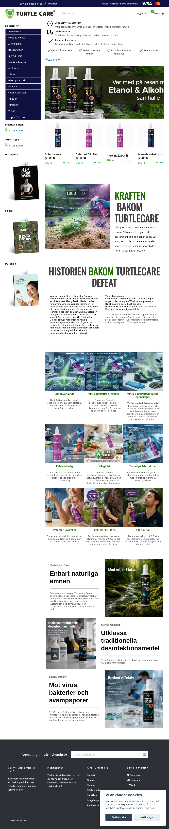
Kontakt (91, 778)
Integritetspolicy (95, 803)
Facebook (134, 778)
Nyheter (91, 788)
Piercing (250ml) (117, 158)
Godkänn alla (119, 817)
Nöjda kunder (94, 793)
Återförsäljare (94, 808)
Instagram (134, 783)
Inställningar (147, 817)
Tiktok (132, 788)
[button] (101, 119)
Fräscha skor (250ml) (53, 159)
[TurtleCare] (38, 15)
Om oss (91, 783)
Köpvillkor (92, 798)
